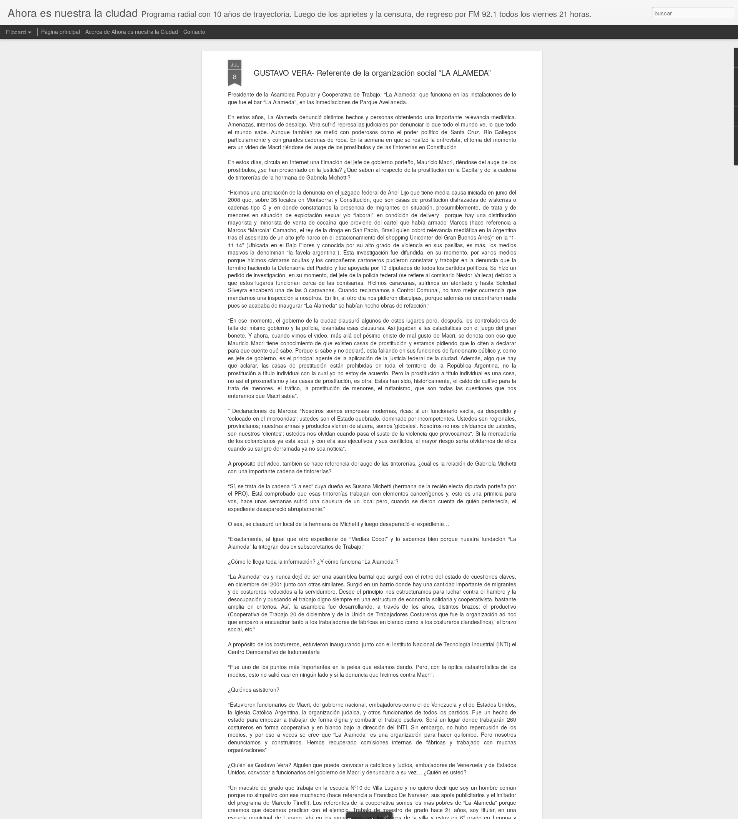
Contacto (194, 31)
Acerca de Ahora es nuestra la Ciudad (131, 31)
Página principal (60, 31)
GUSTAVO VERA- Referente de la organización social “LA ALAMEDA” (372, 72)
